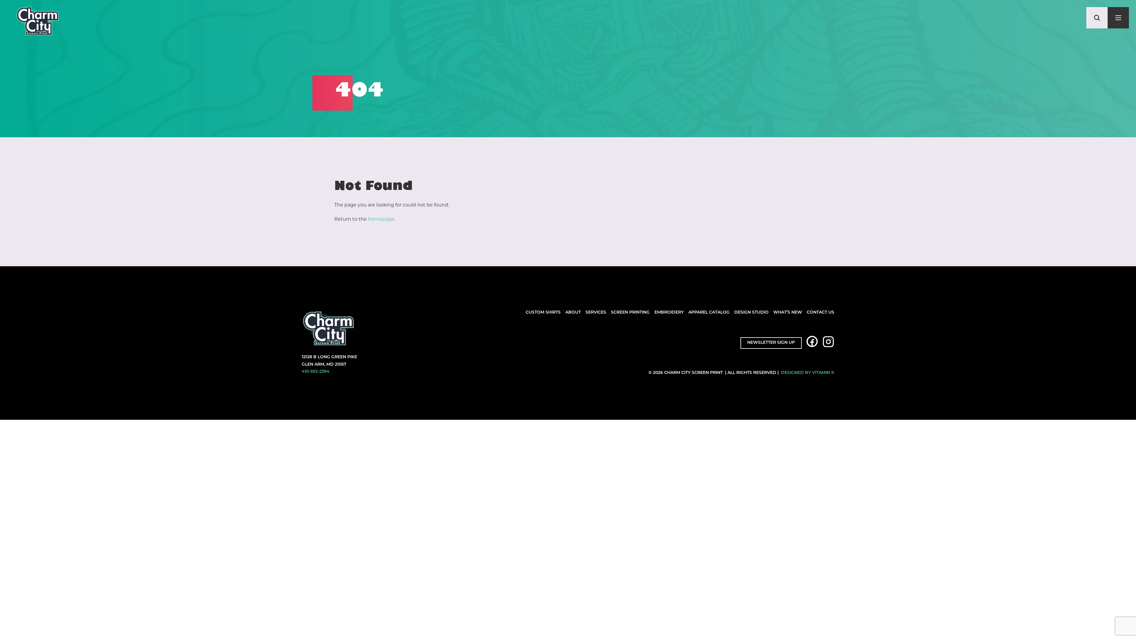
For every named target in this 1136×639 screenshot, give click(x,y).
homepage (381, 219)
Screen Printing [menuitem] (630, 312)
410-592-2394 (316, 371)
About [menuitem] (573, 312)
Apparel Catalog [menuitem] (709, 312)
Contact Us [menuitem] (820, 312)
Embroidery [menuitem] (669, 312)
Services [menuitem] (595, 312)
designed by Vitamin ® (807, 373)
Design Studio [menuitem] (751, 312)
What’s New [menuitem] (787, 312)
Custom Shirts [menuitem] (543, 312)
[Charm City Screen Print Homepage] (37, 22)
